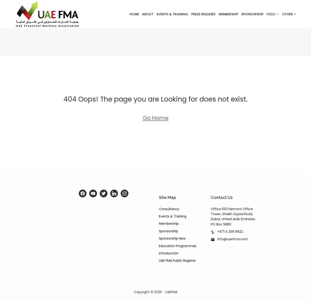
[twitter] (103, 193)
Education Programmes (177, 246)
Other (287, 14)
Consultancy (169, 209)
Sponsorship (252, 14)
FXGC (271, 14)
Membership (228, 14)
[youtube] (93, 193)
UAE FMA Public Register (177, 260)
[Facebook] (83, 193)
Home (134, 14)
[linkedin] (114, 193)
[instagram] (124, 193)
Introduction (168, 253)
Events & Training (172, 14)
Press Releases (203, 14)
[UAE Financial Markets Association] (47, 14)
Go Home (155, 118)
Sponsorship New (172, 238)
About (147, 14)
